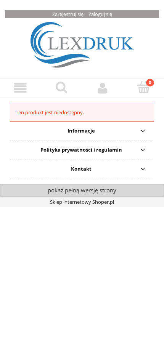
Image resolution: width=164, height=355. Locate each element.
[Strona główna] (82, 44)
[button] (20, 88)
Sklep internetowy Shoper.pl (82, 201)
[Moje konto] (102, 88)
